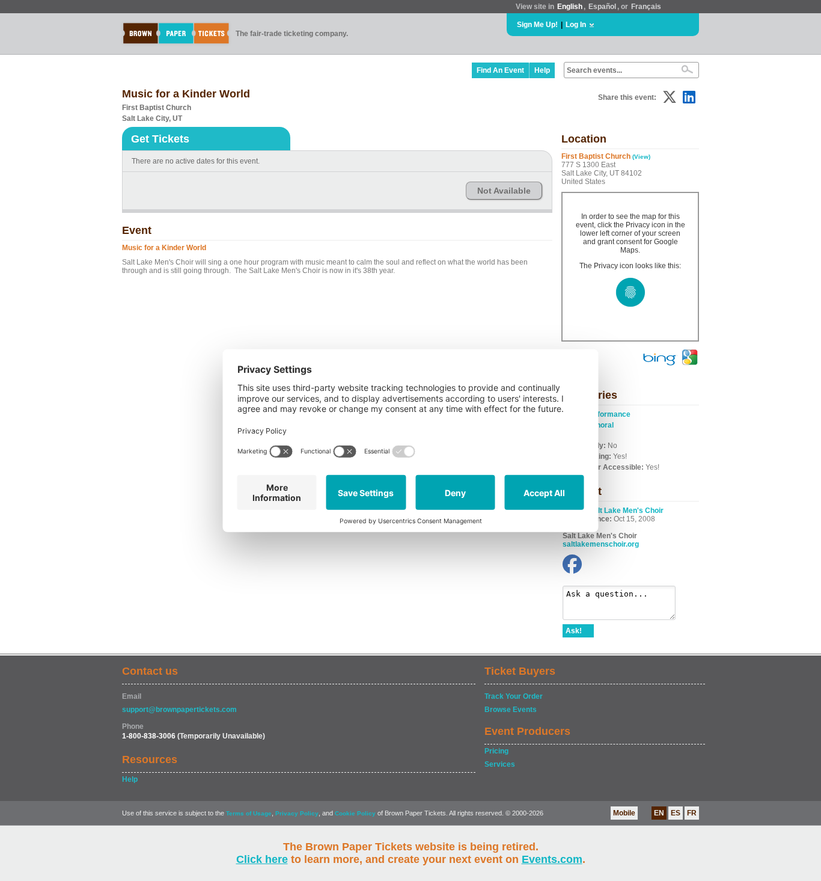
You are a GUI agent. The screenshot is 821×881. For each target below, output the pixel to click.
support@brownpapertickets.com (179, 709)
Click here (262, 859)
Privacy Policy (297, 813)
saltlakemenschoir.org (601, 544)
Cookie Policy (355, 813)
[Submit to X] (669, 97)
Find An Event (500, 70)
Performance (607, 414)
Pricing (496, 751)
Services (499, 764)
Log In (576, 24)
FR (692, 813)
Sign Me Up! (537, 24)
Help (542, 70)
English (569, 6)
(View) (641, 156)
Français (646, 6)
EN (659, 813)
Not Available (504, 190)
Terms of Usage (249, 813)
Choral (602, 425)
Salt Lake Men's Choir (626, 510)
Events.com (552, 859)
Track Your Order (513, 696)
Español (602, 6)
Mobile (624, 813)
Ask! (574, 631)
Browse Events (510, 709)
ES (675, 813)
